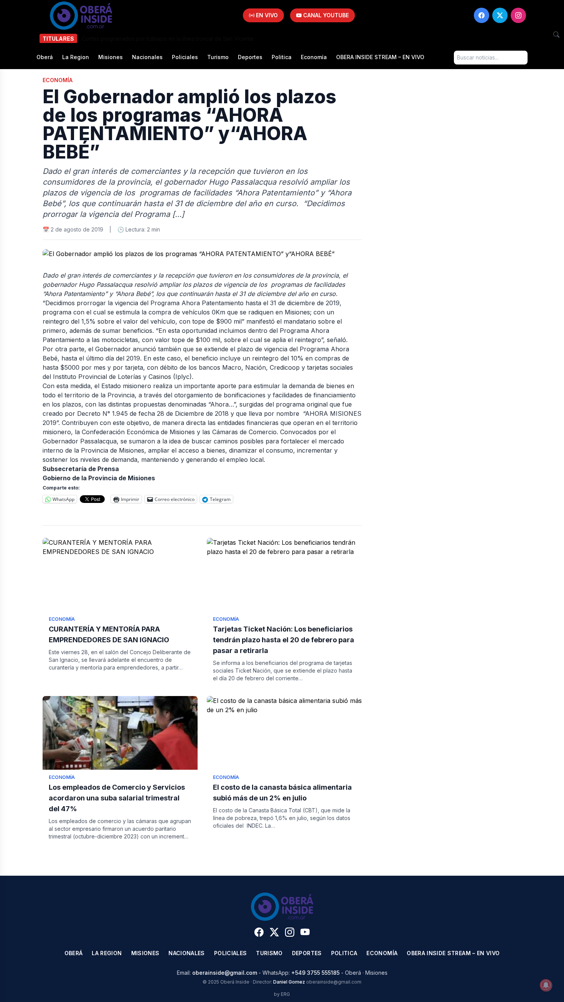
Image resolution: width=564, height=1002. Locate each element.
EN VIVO (266, 15)
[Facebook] (481, 15)
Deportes (250, 57)
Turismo (218, 57)
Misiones (110, 57)
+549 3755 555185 (315, 972)
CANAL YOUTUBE (325, 15)
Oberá (44, 57)
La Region (75, 57)
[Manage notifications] (546, 985)
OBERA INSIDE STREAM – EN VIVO (380, 57)
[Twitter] (500, 15)
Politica (282, 57)
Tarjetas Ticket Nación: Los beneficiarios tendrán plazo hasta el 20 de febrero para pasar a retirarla (283, 640)
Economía (314, 57)
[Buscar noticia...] (556, 34)
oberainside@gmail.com (224, 972)
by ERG (282, 994)
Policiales (185, 57)
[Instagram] (518, 15)
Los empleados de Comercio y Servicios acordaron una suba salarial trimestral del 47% (117, 798)
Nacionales (147, 57)
